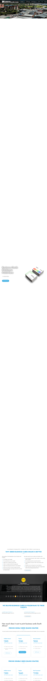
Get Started (5, 280)
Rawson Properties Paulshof (25, 584)
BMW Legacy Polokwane (7, 612)
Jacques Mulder (6, 276)
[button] (6, 596)
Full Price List (8, 653)
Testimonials (28, 1)
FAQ (42, 1)
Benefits (22, 1)
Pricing (39, 1)
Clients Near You (34, 1)
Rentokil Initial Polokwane (29, 612)
